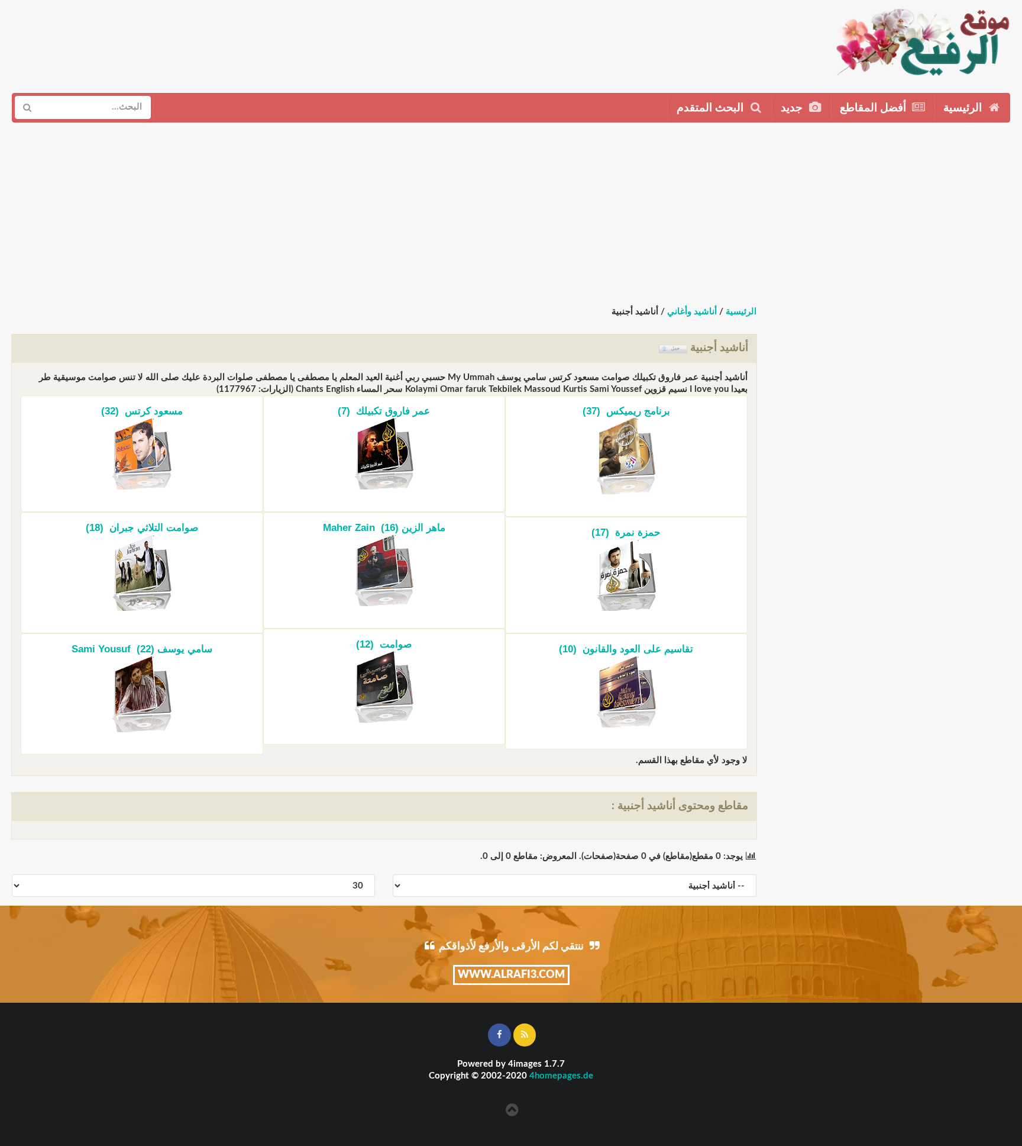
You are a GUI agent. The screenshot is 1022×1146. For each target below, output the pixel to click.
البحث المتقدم (711, 108)
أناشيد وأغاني (692, 311)
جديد (793, 108)
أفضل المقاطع (874, 108)
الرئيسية (964, 108)
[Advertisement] (489, 42)
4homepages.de (561, 1075)
